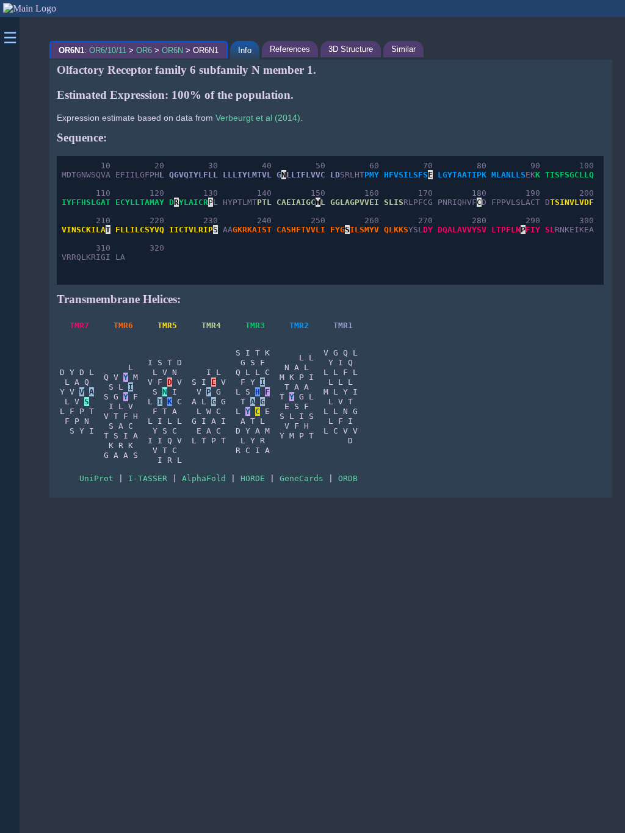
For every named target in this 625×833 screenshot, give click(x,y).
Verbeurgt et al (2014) (257, 118)
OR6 (144, 50)
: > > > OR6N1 (139, 50)
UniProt (96, 478)
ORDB (348, 478)
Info (244, 50)
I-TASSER (147, 478)
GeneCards (301, 478)
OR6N (172, 50)
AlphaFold (204, 478)
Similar (403, 49)
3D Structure (350, 49)
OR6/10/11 (107, 50)
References (290, 49)
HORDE (252, 478)
